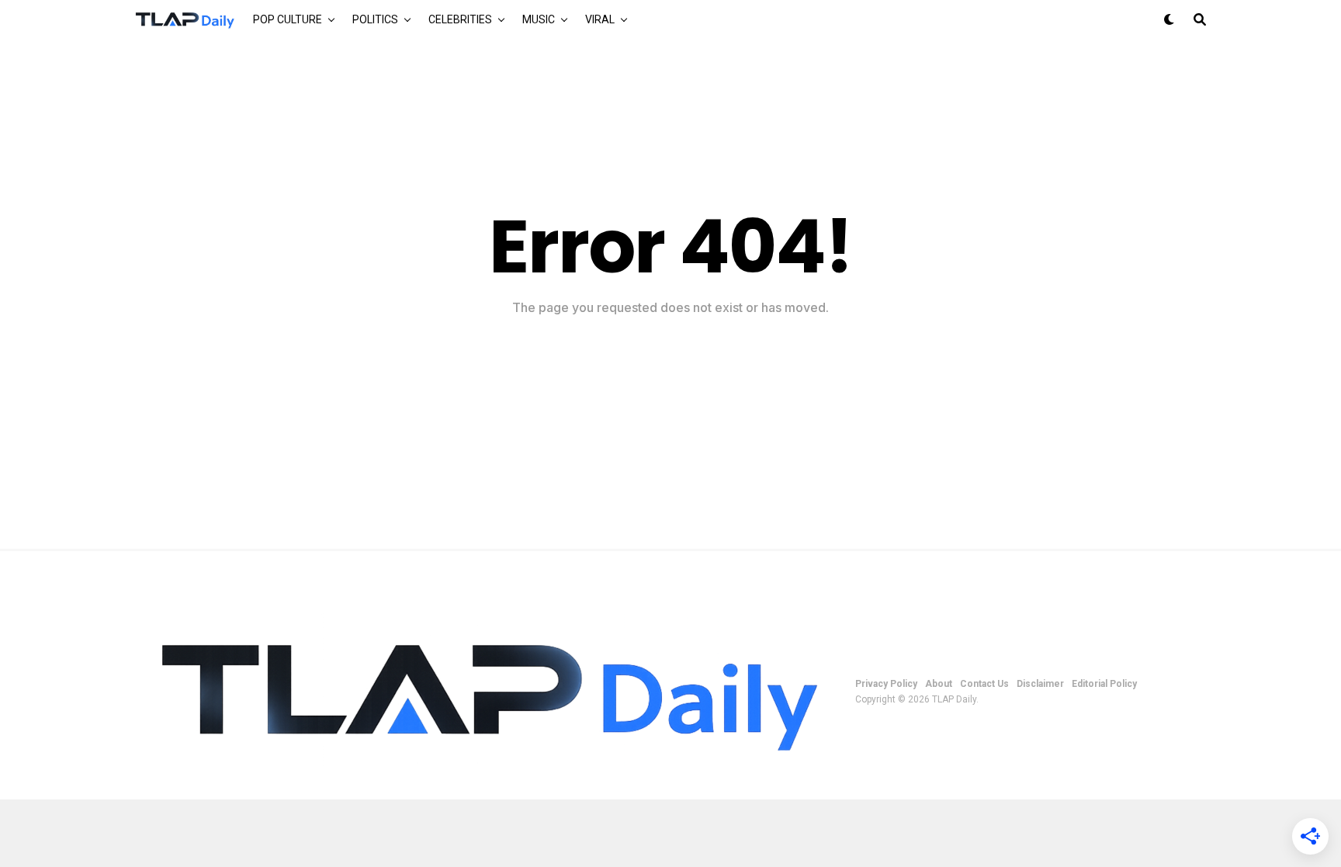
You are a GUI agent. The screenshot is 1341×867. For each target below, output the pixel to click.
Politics (375, 19)
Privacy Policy (886, 683)
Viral (600, 19)
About (938, 683)
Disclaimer (1040, 683)
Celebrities (460, 19)
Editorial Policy (1104, 683)
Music (538, 19)
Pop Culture (287, 19)
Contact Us (984, 683)
